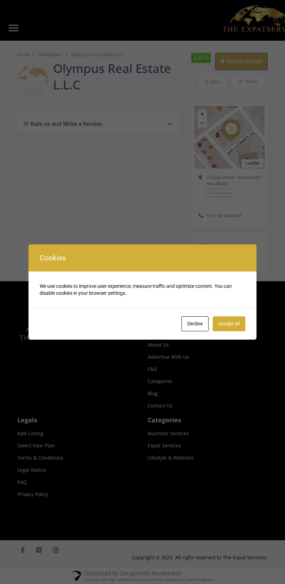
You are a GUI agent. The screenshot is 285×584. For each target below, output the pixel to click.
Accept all (229, 323)
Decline (195, 323)
